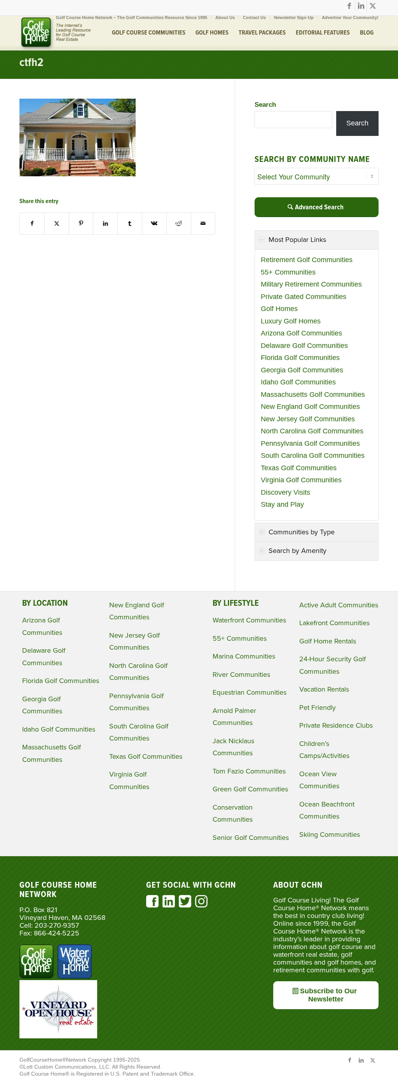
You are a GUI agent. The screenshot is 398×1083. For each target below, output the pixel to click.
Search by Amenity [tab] (297, 550)
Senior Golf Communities (251, 837)
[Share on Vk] (154, 223)
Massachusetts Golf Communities (313, 394)
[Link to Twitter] (373, 6)
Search (265, 104)
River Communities (241, 674)
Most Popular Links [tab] (297, 239)
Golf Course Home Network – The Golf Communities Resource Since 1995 (131, 17)
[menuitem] (131, 17)
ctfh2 (31, 63)
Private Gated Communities (303, 297)
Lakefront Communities (334, 623)
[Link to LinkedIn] (361, 6)
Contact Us (254, 17)
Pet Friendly (317, 707)
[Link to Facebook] (349, 6)
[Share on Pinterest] (81, 223)
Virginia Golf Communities (301, 480)
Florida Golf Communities (300, 358)
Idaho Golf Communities (298, 382)
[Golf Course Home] (55, 33)
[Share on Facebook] (32, 223)
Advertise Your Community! (350, 17)
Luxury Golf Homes (291, 321)
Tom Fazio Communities (249, 771)
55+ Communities (288, 272)
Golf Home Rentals (327, 641)
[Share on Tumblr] (130, 223)
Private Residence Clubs (336, 725)
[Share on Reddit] (179, 223)
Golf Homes (279, 309)
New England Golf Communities (310, 406)
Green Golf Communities (250, 789)
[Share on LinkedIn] (105, 223)
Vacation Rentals (324, 689)
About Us (225, 17)
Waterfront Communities (249, 620)
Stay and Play (282, 504)
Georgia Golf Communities (302, 370)
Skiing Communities (329, 834)
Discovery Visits (285, 492)
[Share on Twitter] (57, 223)
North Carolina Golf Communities (312, 431)
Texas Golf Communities (299, 468)
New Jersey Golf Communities (308, 419)
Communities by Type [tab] (302, 532)
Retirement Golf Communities (307, 260)
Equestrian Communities (249, 692)
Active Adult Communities (338, 605)
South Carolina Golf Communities (313, 455)
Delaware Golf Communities (304, 345)
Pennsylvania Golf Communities (310, 443)
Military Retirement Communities (311, 284)
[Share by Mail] (203, 223)
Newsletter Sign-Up (294, 17)
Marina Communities (244, 656)
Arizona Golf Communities (301, 333)
